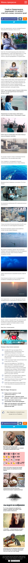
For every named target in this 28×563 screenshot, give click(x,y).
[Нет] (26, 559)
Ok (9, 560)
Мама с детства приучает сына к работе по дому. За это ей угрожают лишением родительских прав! (15, 405)
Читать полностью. (15, 560)
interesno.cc (8, 386)
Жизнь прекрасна (8, 2)
